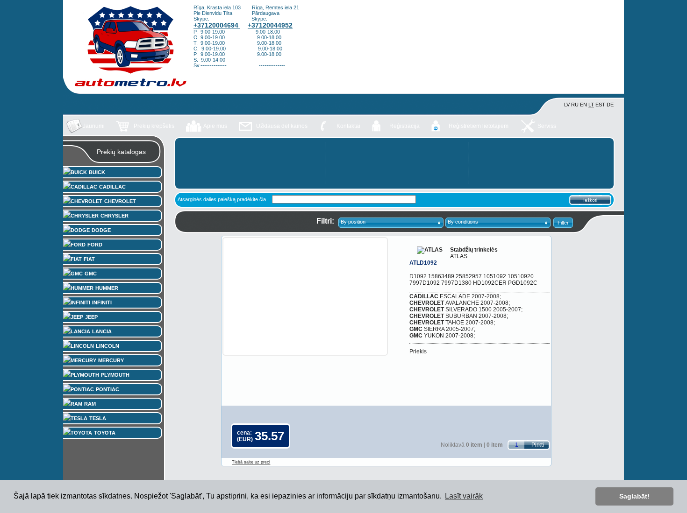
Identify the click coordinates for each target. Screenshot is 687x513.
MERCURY (111, 360)
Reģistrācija (404, 126)
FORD (94, 244)
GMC (91, 273)
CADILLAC (112, 187)
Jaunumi (94, 126)
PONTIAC (107, 389)
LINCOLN (107, 346)
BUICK (97, 172)
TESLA (97, 418)
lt (591, 104)
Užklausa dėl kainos (282, 126)
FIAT (89, 259)
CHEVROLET (120, 201)
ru (575, 104)
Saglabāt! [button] (634, 496)
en (583, 104)
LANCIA (102, 331)
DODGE (101, 230)
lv (567, 104)
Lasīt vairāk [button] (464, 496)
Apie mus (215, 126)
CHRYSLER (114, 215)
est (600, 104)
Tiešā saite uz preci (251, 462)
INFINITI (102, 302)
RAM (90, 404)
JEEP (91, 317)
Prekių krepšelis (154, 126)
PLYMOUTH (115, 375)
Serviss (546, 126)
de (610, 104)
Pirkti (537, 445)
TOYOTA (104, 433)
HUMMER (106, 288)
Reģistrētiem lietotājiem (478, 126)
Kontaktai (348, 126)
